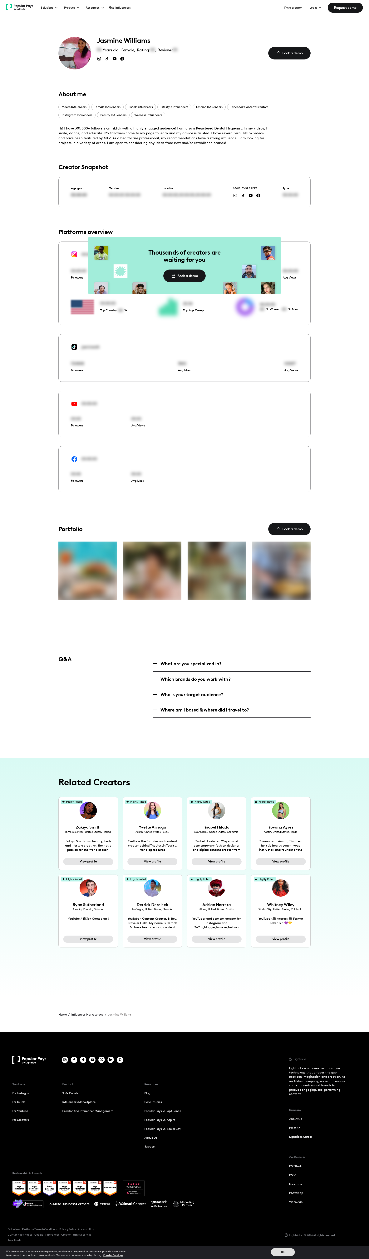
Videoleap (296, 1202)
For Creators (20, 1120)
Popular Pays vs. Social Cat (162, 1129)
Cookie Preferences (46, 1234)
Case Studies (153, 1102)
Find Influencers (119, 7)
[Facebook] (74, 1060)
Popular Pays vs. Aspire (159, 1120)
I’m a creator (293, 7)
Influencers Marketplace (79, 1102)
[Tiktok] (83, 1060)
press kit (295, 1128)
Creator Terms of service (76, 1234)
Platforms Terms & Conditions (39, 1229)
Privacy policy (67, 1229)
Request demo (345, 8)
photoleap (296, 1193)
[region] (184, 1252)
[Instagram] (65, 1060)
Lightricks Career (300, 1137)
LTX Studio (296, 1166)
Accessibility (86, 1229)
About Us (150, 1137)
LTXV (292, 1175)
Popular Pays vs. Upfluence (162, 1111)
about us (295, 1119)
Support (149, 1146)
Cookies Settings (113, 1255)
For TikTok (18, 1102)
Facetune (295, 1184)
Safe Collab (70, 1093)
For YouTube (20, 1111)
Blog (147, 1093)
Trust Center (15, 1240)
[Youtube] (92, 1060)
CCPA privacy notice (20, 1234)
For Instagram (22, 1093)
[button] (49, 7)
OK (283, 1252)
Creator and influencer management (88, 1111)
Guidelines (14, 1229)
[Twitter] (101, 1060)
